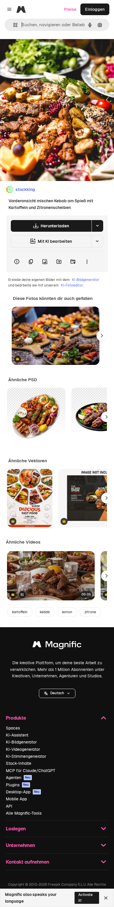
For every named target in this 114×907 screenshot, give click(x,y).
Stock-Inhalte (18, 763)
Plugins (17, 785)
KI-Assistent (17, 735)
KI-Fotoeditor (72, 285)
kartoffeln (19, 612)
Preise (70, 9)
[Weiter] (101, 336)
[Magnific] (57, 645)
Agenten (18, 777)
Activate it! (85, 897)
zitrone (90, 612)
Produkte (16, 718)
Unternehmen (20, 845)
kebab (45, 612)
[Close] (106, 897)
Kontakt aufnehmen (27, 862)
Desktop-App (23, 791)
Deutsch (57, 693)
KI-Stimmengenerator (26, 756)
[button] (57, 693)
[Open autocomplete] (13, 25)
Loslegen (16, 828)
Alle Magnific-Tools (24, 813)
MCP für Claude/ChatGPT (30, 770)
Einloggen (95, 9)
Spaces (13, 728)
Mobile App (16, 798)
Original (37, 50)
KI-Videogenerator (23, 749)
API (9, 806)
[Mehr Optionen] (87, 262)
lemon (67, 612)
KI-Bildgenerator (85, 279)
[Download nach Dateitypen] (97, 226)
